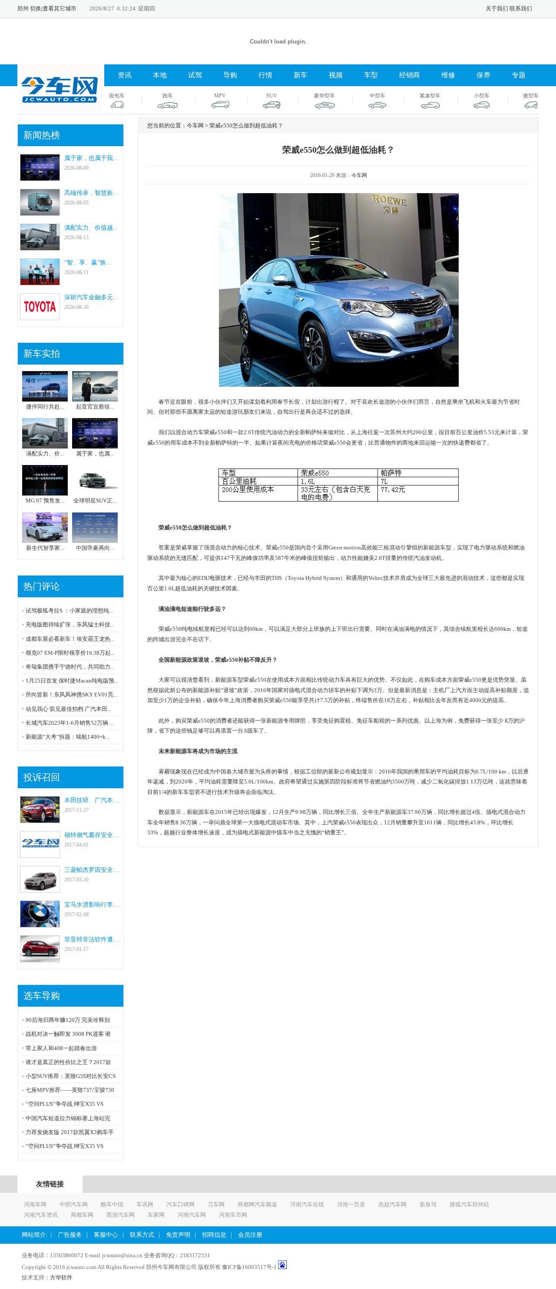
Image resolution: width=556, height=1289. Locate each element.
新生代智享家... (45, 548)
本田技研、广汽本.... (92, 800)
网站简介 (34, 1235)
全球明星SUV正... (94, 500)
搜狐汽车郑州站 (469, 1204)
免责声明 (178, 1235)
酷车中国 (112, 1204)
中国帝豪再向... (95, 548)
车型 (371, 75)
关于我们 (497, 8)
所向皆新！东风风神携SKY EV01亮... (71, 694)
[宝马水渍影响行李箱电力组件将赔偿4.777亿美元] (40, 923)
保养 (483, 75)
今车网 (359, 175)
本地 (160, 75)
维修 (448, 75)
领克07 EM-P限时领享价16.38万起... (70, 653)
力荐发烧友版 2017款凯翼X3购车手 (70, 1132)
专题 (519, 75)
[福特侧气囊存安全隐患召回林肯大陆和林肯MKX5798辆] (40, 853)
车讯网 (144, 1204)
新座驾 (428, 1204)
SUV (271, 96)
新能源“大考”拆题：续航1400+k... (67, 736)
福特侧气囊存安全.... (92, 835)
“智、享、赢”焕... (87, 262)
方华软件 (61, 1277)
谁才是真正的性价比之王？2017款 (68, 1062)
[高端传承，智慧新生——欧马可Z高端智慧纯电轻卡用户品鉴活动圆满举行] (40, 211)
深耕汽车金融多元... (91, 297)
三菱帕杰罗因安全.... (92, 870)
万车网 (216, 1204)
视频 (336, 75)
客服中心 (106, 1235)
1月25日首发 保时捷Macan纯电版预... (72, 680)
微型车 (531, 96)
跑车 (167, 96)
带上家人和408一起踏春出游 (61, 1048)
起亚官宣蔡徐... (95, 406)
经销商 (409, 75)
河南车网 (35, 1204)
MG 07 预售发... (45, 500)
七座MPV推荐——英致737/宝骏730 (70, 1090)
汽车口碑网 (180, 1204)
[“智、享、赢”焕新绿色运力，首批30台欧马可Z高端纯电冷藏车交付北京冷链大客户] (40, 281)
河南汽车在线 (307, 1204)
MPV (220, 96)
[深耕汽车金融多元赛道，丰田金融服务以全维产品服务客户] (40, 316)
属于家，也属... (95, 453)
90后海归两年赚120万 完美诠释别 (68, 1020)
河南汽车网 (192, 1215)
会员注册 (250, 1235)
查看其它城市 (59, 8)
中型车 (377, 96)
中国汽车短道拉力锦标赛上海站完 (68, 1118)
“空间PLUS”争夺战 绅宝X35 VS (64, 1104)
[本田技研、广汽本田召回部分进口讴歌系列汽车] (40, 819)
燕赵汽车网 (392, 1204)
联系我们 (521, 8)
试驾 (195, 75)
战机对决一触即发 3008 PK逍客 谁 (68, 1034)
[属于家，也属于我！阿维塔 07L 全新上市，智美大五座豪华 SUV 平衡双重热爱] (40, 177)
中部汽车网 (74, 1204)
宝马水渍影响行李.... (92, 904)
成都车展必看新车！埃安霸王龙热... (70, 639)
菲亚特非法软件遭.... (92, 939)
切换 (35, 8)
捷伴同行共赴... (45, 406)
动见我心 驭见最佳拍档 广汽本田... (68, 709)
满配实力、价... (45, 453)
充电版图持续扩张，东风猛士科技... (70, 624)
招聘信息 (214, 1235)
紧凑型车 (430, 96)
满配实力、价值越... (91, 227)
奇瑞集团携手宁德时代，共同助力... (70, 666)
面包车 (117, 96)
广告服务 (70, 1235)
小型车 (482, 96)
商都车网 (82, 1215)
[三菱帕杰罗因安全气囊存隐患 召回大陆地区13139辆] (40, 888)
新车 (301, 75)
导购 (230, 75)
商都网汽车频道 (257, 1204)
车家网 (156, 1215)
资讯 (125, 75)
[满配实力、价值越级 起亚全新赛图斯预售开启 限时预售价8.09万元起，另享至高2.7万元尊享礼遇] (40, 246)
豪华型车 (324, 96)
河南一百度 (351, 1204)
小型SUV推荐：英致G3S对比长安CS (71, 1076)
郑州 (23, 8)
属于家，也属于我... (91, 158)
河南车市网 (233, 1215)
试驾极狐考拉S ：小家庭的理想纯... (69, 610)
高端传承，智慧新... (91, 193)
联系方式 (142, 1235)
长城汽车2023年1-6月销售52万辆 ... (69, 723)
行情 (265, 75)
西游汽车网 (120, 1215)
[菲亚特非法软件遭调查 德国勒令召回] (40, 958)
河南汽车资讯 (41, 1215)
